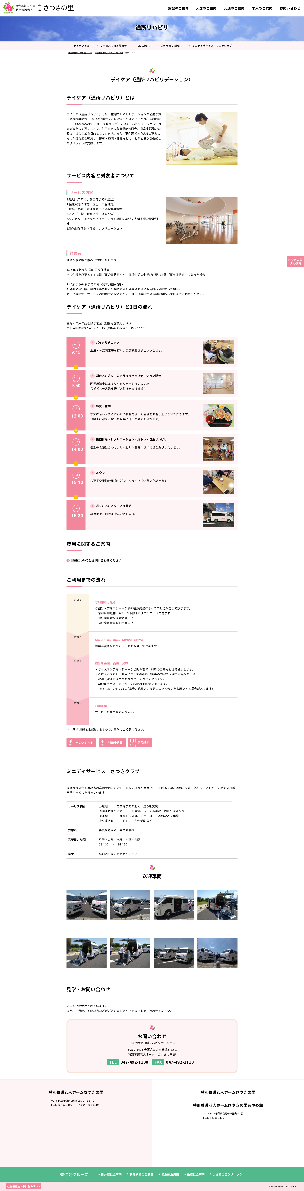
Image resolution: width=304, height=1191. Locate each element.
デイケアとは (81, 45)
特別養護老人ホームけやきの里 (228, 1092)
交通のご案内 (234, 8)
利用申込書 (115, 742)
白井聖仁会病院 (111, 1174)
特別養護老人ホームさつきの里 (109, 52)
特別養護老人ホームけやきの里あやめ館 (228, 1105)
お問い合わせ (290, 8)
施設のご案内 (178, 8)
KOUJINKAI (279, 1186)
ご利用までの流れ (171, 45)
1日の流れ (143, 45)
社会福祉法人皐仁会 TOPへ (22, 1186)
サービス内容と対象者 (113, 45)
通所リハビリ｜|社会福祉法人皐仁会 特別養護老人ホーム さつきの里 (38, 8)
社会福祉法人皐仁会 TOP (80, 52)
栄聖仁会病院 (196, 1174)
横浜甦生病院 (170, 1174)
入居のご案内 (206, 8)
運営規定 (143, 742)
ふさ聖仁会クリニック (227, 1174)
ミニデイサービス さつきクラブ (212, 45)
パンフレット (84, 742)
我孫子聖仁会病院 (141, 1174)
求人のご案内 (262, 8)
